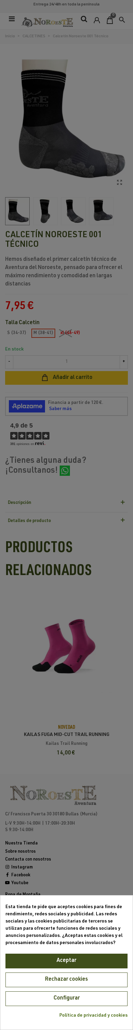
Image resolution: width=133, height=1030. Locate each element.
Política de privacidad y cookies (93, 1015)
